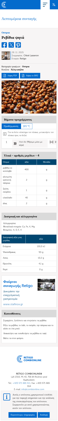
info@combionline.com (32, 389)
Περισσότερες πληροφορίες (23, 415)
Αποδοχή (44, 415)
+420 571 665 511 (21, 383)
